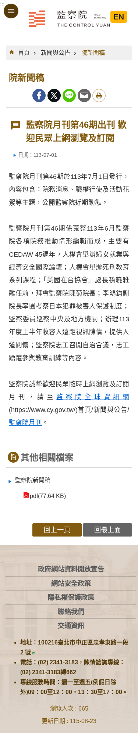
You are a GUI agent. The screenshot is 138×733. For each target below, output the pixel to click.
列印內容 (99, 95)
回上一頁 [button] (57, 530)
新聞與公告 (55, 53)
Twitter (54, 95)
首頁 (24, 53)
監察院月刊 (25, 422)
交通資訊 (71, 625)
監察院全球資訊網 (69, 18)
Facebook (39, 95)
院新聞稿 (93, 53)
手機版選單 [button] (11, 11)
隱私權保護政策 (71, 597)
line (69, 95)
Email (84, 95)
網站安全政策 (71, 583)
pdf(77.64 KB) (48, 496)
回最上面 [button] (107, 530)
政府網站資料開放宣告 (71, 569)
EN (118, 16)
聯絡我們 (71, 611)
